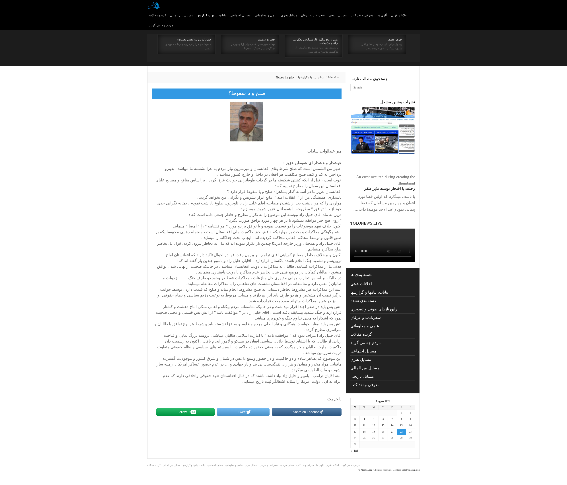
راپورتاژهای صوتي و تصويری (373, 309)
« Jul (354, 451)
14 (392, 425)
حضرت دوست (266, 39)
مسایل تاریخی (337, 15)
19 (373, 431)
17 (355, 431)
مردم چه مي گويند (161, 25)
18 (364, 431)
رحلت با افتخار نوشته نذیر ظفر (389, 188)
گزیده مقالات (157, 15)
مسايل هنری (289, 15)
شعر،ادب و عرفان (313, 15)
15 (401, 425)
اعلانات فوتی (399, 15)
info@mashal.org (411, 469)
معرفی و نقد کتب (362, 15)
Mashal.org (334, 77)
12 (373, 425)
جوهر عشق (395, 39)
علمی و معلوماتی (265, 15)
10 (355, 425)
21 (392, 431)
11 (364, 425)
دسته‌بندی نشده (363, 300)
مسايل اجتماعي (240, 15)
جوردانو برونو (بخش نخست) (194, 39)
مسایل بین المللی (181, 15)
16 (410, 425)
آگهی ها (382, 15)
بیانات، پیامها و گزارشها (212, 15)
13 (383, 425)
